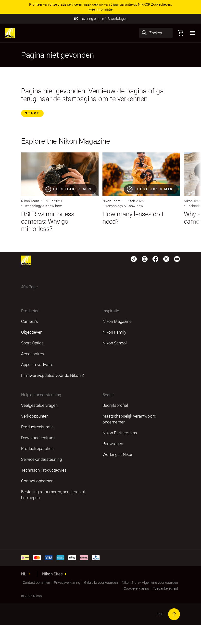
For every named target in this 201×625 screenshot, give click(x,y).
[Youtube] (177, 258)
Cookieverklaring (136, 588)
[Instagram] (145, 258)
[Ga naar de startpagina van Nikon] (10, 33)
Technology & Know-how (43, 206)
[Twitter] (166, 258)
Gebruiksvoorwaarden (101, 582)
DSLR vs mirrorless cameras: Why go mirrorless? (47, 221)
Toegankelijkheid (165, 588)
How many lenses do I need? (132, 217)
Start (32, 113)
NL (23, 574)
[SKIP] (174, 614)
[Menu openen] (192, 32)
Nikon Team (30, 201)
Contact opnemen (36, 582)
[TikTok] (134, 258)
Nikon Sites (52, 574)
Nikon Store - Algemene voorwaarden (150, 582)
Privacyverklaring (67, 582)
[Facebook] (155, 258)
